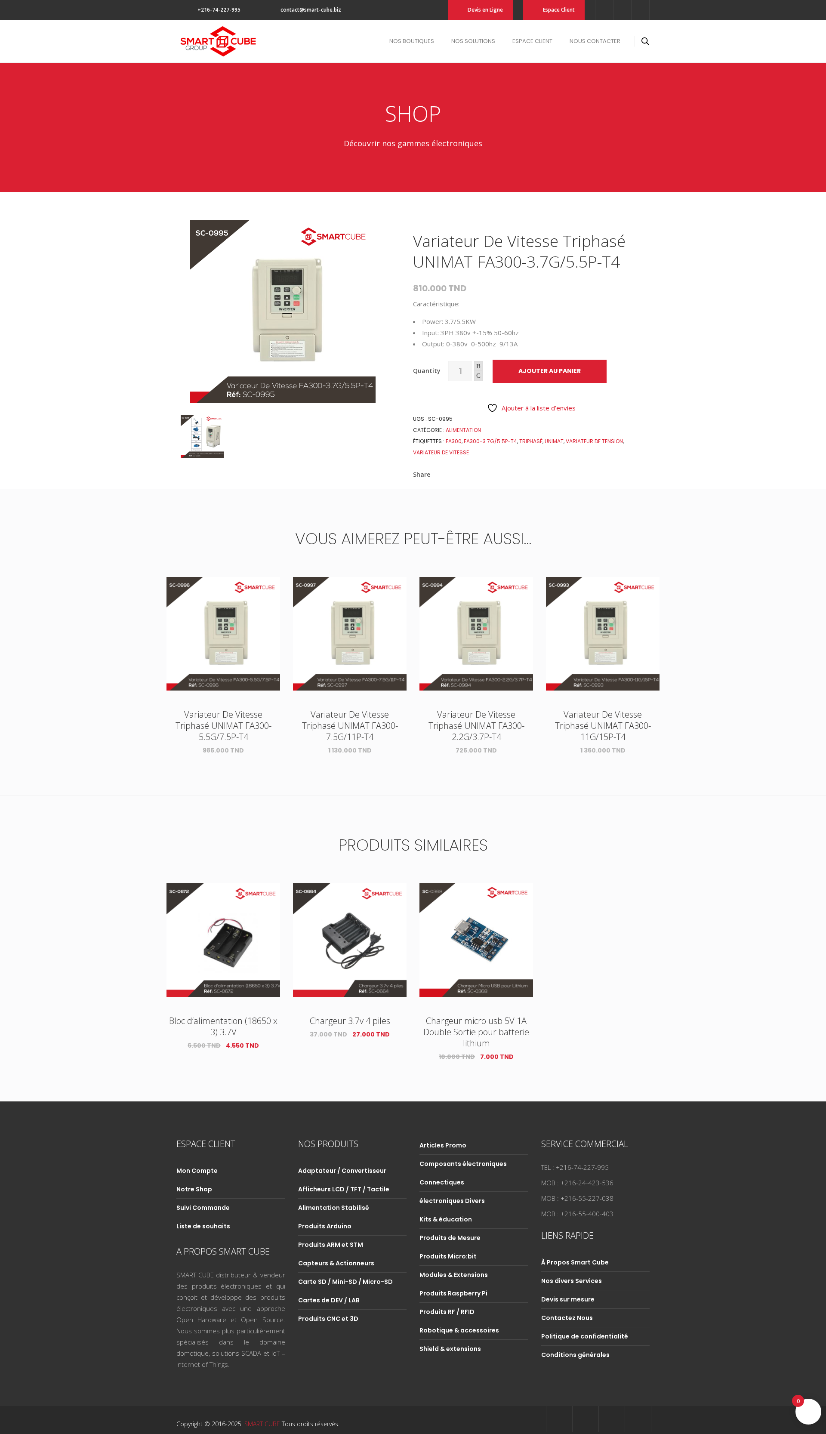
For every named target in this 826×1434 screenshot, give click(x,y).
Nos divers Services (571, 1281)
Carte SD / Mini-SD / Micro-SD (345, 1281)
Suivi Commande (203, 1207)
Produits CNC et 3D (328, 1318)
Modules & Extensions (453, 1275)
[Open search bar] (645, 41)
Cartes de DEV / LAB (329, 1300)
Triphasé (530, 441)
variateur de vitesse (441, 452)
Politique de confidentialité (584, 1336)
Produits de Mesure (450, 1238)
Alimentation (463, 430)
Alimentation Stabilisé (333, 1207)
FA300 (454, 441)
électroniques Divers (452, 1201)
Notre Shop (194, 1189)
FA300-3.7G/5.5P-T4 (490, 441)
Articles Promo (442, 1145)
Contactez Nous (567, 1318)
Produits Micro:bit (448, 1256)
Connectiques (441, 1182)
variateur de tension (594, 441)
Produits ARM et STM (330, 1244)
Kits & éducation (445, 1219)
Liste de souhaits (203, 1226)
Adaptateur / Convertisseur (342, 1170)
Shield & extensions (450, 1349)
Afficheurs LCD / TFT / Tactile (343, 1189)
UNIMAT (554, 441)
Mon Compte (197, 1170)
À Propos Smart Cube (575, 1262)
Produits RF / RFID (447, 1312)
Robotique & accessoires (459, 1330)
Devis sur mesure (568, 1299)
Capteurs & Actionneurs (336, 1263)
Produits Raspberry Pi (453, 1293)
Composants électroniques (463, 1164)
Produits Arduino (324, 1226)
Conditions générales (575, 1355)
